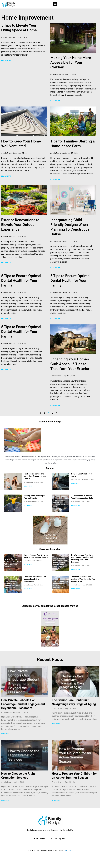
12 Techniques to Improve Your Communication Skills (82, 497)
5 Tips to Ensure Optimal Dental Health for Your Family (21, 280)
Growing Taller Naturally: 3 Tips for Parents (34, 497)
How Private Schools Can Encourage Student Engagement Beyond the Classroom (23, 704)
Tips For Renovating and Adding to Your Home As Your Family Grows (83, 579)
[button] (55, 4)
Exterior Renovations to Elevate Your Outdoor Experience (20, 224)
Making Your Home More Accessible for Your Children (70, 62)
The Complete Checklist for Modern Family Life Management (35, 579)
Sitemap (69, 851)
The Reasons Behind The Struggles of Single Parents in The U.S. (36, 476)
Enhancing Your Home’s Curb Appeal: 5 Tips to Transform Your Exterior (70, 364)
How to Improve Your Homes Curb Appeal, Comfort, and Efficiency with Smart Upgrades (83, 558)
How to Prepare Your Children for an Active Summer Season (36, 556)
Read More (6, 60)
